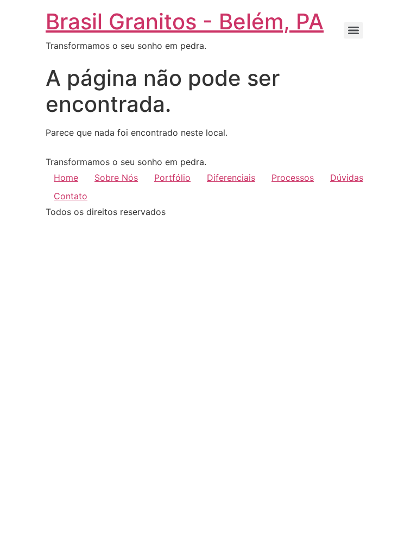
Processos (292, 177)
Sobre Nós (116, 177)
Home (66, 177)
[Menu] (353, 30)
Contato (70, 196)
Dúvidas (346, 177)
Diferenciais (231, 177)
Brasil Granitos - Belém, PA (185, 21)
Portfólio (172, 177)
